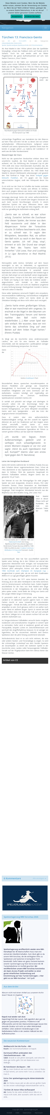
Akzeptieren (16, 16)
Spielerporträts (23, 45)
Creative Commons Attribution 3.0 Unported (19, 549)
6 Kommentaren (36, 45)
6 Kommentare (24, 878)
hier (18, 552)
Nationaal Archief (15, 542)
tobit (6, 1058)
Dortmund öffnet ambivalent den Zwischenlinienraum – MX (18, 1054)
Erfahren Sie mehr (32, 16)
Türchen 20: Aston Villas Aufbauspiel (19, 1090)
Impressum (39, 1113)
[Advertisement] (25, 768)
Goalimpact (30, 378)
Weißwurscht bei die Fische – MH (17, 1046)
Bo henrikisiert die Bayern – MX (17, 1067)
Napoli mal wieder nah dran (13, 1017)
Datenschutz (27, 1113)
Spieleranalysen (12, 45)
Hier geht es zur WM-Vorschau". (24, 977)
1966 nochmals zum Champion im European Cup (24, 571)
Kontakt (9, 1113)
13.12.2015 (22, 41)
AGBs (17, 1113)
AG (5, 1069)
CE (9, 41)
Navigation (7, 27)
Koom (6, 1049)
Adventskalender (7, 43)
